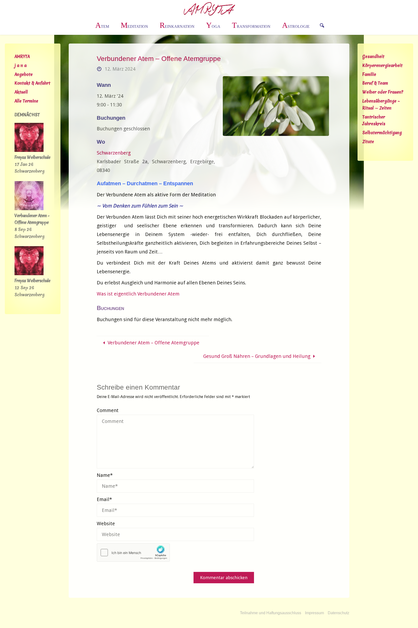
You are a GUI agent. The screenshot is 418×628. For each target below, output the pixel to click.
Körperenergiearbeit (382, 65)
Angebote (24, 74)
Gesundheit (373, 56)
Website (106, 523)
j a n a (21, 65)
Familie (369, 74)
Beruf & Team (375, 83)
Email (104, 499)
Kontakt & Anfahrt (32, 83)
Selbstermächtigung (382, 132)
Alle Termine (26, 101)
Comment (108, 410)
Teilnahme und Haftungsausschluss (270, 613)
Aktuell (21, 92)
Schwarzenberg (114, 153)
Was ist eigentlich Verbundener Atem (138, 294)
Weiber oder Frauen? (382, 92)
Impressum (314, 613)
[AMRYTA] (209, 8)
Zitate (368, 141)
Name (105, 475)
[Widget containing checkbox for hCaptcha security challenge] (133, 552)
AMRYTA (22, 56)
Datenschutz (338, 613)
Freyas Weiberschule (32, 157)
